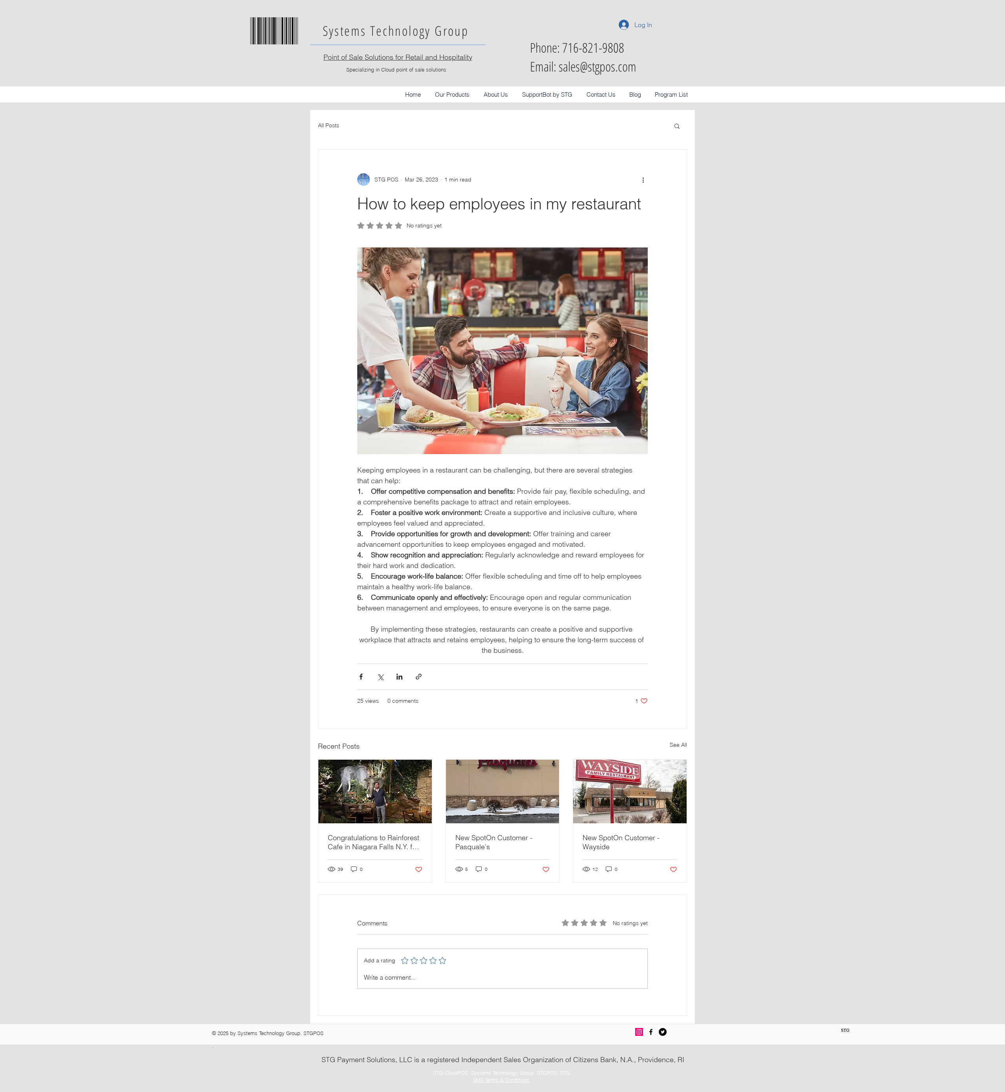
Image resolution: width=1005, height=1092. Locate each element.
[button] (452, 95)
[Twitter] (663, 1032)
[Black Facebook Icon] (651, 1032)
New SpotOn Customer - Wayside (621, 842)
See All (678, 744)
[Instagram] (639, 1032)
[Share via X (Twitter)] (380, 676)
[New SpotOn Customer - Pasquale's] (502, 791)
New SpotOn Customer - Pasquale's (493, 842)
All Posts (328, 125)
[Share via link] (418, 676)
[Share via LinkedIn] (399, 676)
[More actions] (643, 179)
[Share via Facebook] (361, 676)
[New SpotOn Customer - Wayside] (630, 791)
